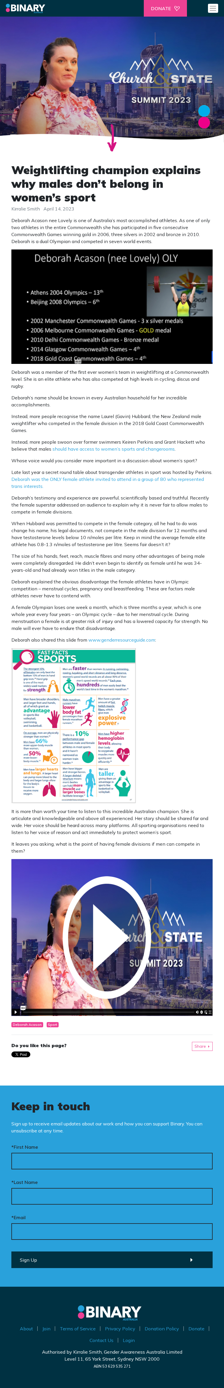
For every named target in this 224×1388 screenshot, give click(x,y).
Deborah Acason (27, 1024)
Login (129, 1340)
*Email (18, 1217)
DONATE (161, 8)
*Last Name (24, 1182)
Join (46, 1329)
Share (200, 1046)
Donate (196, 1329)
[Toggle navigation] (213, 8)
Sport (52, 1024)
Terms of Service (78, 1329)
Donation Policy (162, 1329)
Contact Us (101, 1340)
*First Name (24, 1147)
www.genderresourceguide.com (121, 640)
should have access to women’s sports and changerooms (113, 449)
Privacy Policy (120, 1329)
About (26, 1329)
